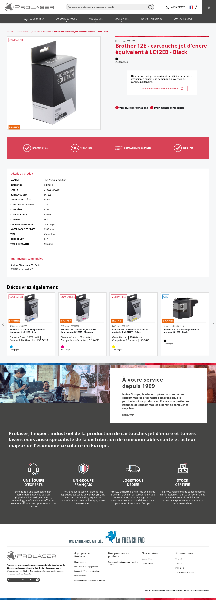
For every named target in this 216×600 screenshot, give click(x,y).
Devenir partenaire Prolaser (159, 88)
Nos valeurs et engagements (86, 566)
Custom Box (146, 559)
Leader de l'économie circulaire (87, 571)
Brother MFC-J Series (30, 265)
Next (213, 324)
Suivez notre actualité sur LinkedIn (21, 580)
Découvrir (128, 415)
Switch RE (180, 568)
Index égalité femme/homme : (89, 580)
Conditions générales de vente (195, 590)
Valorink (178, 559)
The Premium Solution (184, 572)
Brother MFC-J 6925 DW (21, 268)
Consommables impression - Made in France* (123, 563)
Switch (178, 563)
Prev (3, 324)
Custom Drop (147, 563)
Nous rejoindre (80, 575)
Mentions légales (152, 590)
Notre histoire (80, 562)
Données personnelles (171, 590)
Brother (14, 265)
